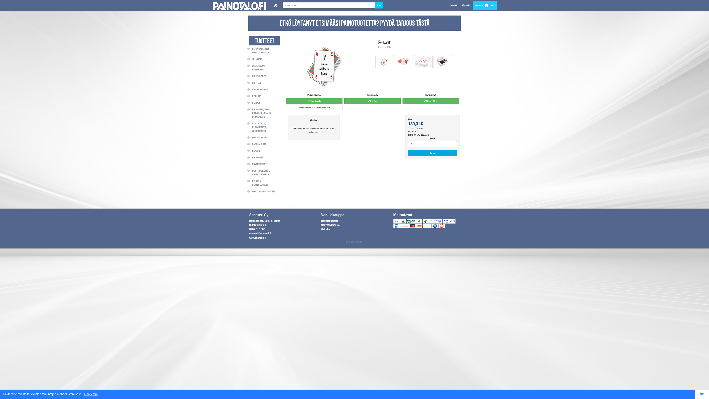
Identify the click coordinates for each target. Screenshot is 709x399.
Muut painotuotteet (263, 191)
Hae (379, 5)
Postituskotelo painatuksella (261, 172)
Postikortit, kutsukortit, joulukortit (259, 127)
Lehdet (256, 102)
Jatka (432, 153)
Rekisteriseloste (329, 221)
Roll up (256, 96)
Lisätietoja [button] (91, 394)
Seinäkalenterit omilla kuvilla (261, 50)
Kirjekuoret (259, 76)
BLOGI (454, 5)
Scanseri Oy (258, 215)
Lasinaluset (259, 144)
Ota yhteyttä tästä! (330, 225)
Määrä (432, 138)
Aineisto (313, 120)
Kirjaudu (466, 5)
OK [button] (702, 394)
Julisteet (257, 59)
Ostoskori (484, 5)
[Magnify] (384, 63)
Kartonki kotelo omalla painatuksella (314, 107)
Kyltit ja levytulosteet (260, 182)
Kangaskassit (260, 89)
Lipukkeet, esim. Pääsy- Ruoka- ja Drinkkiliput (261, 113)
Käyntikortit (259, 164)
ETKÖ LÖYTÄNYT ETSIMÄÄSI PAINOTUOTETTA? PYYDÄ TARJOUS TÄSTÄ (354, 23)
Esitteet (256, 82)
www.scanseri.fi (257, 238)
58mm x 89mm (432, 101)
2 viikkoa (374, 101)
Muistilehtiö (259, 137)
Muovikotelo (315, 101)
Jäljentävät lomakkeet (258, 67)
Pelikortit (258, 157)
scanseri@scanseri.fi (260, 233)
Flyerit (256, 150)
